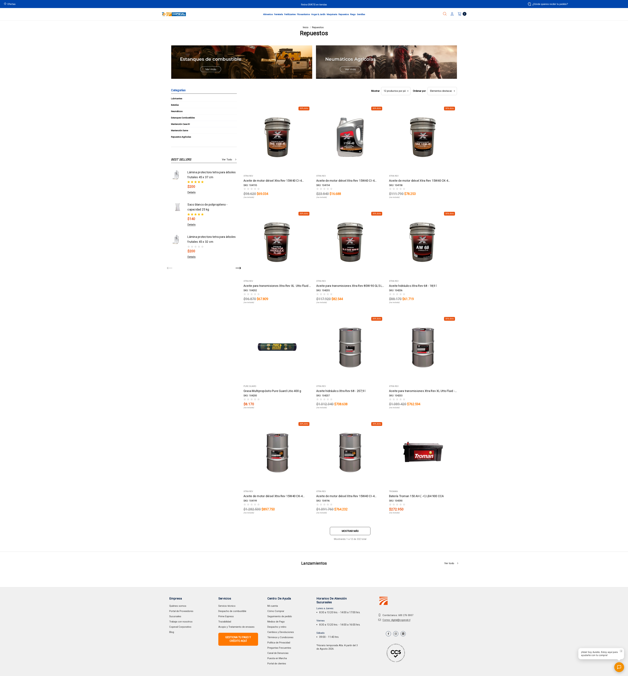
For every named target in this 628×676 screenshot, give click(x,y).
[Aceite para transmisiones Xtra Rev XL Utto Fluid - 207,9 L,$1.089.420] (423, 347)
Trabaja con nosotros (180, 621)
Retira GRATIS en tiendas (314, 4)
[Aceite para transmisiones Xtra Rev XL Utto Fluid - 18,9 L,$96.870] (277, 242)
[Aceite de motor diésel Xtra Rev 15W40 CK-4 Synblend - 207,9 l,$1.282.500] (277, 452)
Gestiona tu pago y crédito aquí (238, 639)
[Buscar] (444, 14)
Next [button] (238, 268)
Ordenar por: (419, 90)
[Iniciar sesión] (452, 14)
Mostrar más (350, 531)
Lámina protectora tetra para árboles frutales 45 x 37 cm (211, 175)
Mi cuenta (272, 605)
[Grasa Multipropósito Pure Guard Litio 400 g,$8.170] (277, 347)
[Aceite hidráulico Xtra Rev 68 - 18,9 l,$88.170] (423, 242)
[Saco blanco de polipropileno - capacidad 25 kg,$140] (177, 207)
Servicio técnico (227, 605)
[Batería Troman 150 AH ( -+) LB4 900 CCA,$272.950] (423, 452)
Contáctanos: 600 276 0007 (398, 615)
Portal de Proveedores (181, 611)
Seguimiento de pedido (279, 616)
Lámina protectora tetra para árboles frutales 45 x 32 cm (211, 239)
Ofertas (11, 4)
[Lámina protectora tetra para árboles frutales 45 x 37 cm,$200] (177, 174)
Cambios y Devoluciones (280, 632)
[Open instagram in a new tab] (395, 633)
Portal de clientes (276, 663)
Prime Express (226, 616)
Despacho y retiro (276, 626)
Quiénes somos (177, 605)
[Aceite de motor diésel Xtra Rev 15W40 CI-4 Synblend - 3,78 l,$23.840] (350, 137)
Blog (171, 632)
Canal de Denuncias (277, 653)
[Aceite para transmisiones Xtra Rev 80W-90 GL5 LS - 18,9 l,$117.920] (350, 242)
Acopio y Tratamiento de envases (236, 626)
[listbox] (442, 91)
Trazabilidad (224, 621)
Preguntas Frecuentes (279, 647)
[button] (241, 62)
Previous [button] (169, 268)
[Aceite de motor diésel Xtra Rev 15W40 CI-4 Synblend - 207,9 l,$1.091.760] (350, 452)
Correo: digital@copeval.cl (396, 620)
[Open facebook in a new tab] (388, 633)
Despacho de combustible (232, 611)
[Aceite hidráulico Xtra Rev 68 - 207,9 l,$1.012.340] (350, 347)
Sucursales (175, 616)
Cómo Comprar (275, 611)
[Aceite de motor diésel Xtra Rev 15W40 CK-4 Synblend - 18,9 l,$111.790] (423, 137)
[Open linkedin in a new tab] (403, 633)
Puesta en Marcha (277, 658)
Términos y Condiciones (280, 637)
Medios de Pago (276, 621)
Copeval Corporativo (180, 626)
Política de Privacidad (278, 642)
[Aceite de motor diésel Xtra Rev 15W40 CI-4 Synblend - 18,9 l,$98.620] (277, 137)
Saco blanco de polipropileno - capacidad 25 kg (207, 207)
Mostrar (375, 90)
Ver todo (227, 159)
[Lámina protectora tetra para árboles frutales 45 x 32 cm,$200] (177, 239)
